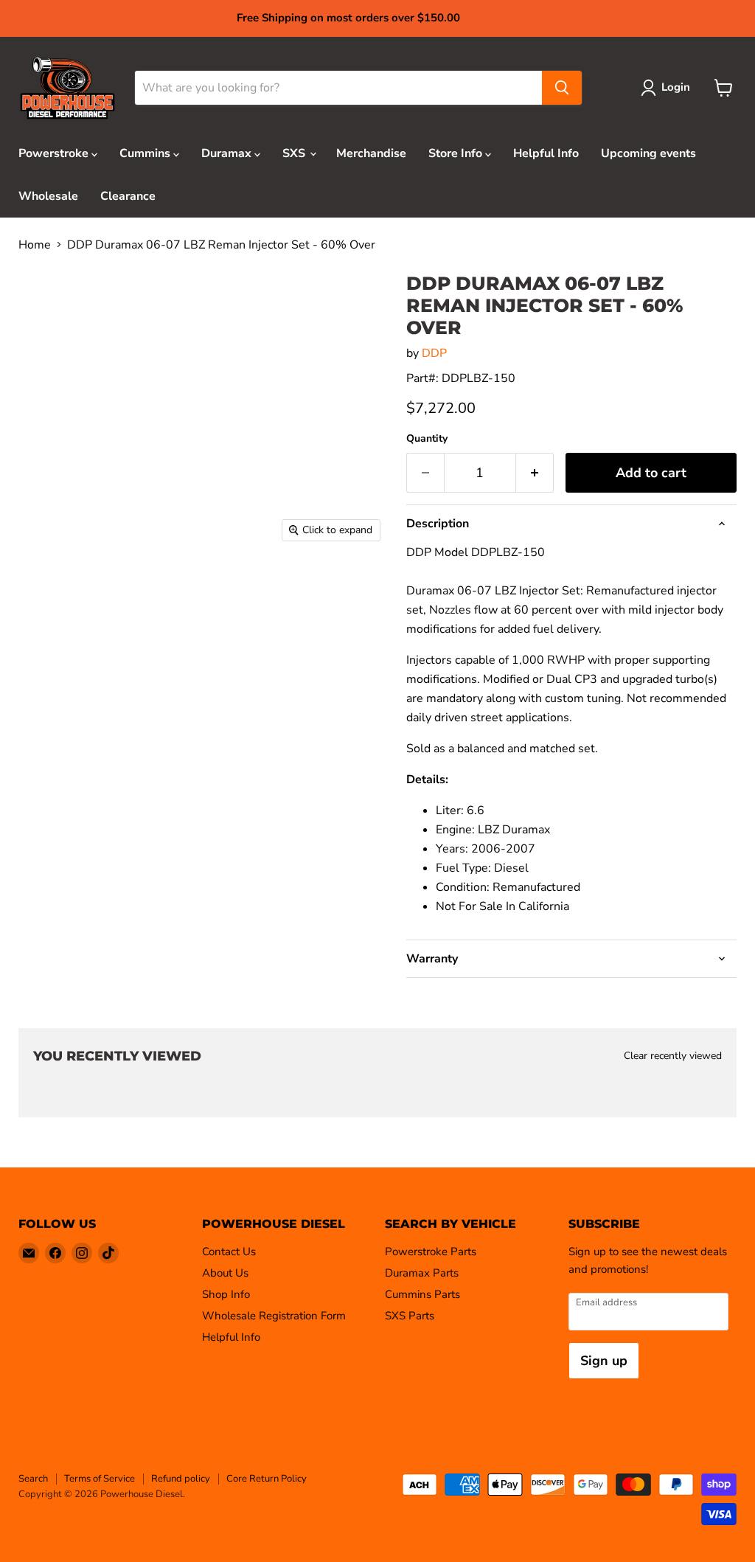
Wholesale (48, 196)
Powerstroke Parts (430, 1251)
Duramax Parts (422, 1273)
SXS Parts (409, 1315)
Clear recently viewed (673, 1056)
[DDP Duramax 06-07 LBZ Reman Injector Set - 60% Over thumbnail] (48, 586)
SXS (295, 153)
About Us (225, 1273)
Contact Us (229, 1251)
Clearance (128, 196)
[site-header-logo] (67, 88)
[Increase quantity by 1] (535, 473)
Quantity (427, 439)
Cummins (146, 153)
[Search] (562, 88)
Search (33, 1478)
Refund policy (180, 1478)
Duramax (227, 153)
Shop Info (226, 1294)
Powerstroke (54, 153)
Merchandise (371, 153)
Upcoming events (648, 153)
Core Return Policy (266, 1478)
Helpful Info (546, 153)
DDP (434, 353)
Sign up (603, 1361)
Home (34, 244)
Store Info (456, 153)
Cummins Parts (422, 1294)
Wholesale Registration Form (274, 1315)
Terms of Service (99, 1478)
